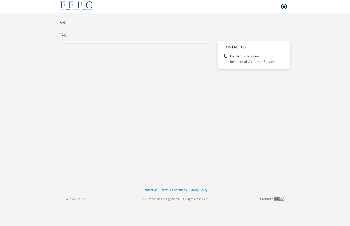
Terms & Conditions (173, 190)
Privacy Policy (198, 190)
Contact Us (150, 190)
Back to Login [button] (283, 6)
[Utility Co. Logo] (76, 6)
